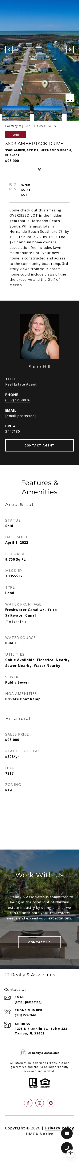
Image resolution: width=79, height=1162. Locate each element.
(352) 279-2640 (25, 1015)
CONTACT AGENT (39, 445)
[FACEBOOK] (28, 1103)
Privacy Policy (59, 1127)
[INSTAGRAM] (39, 1103)
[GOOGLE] (51, 1103)
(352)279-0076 (17, 400)
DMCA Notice (40, 1133)
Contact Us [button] (39, 942)
